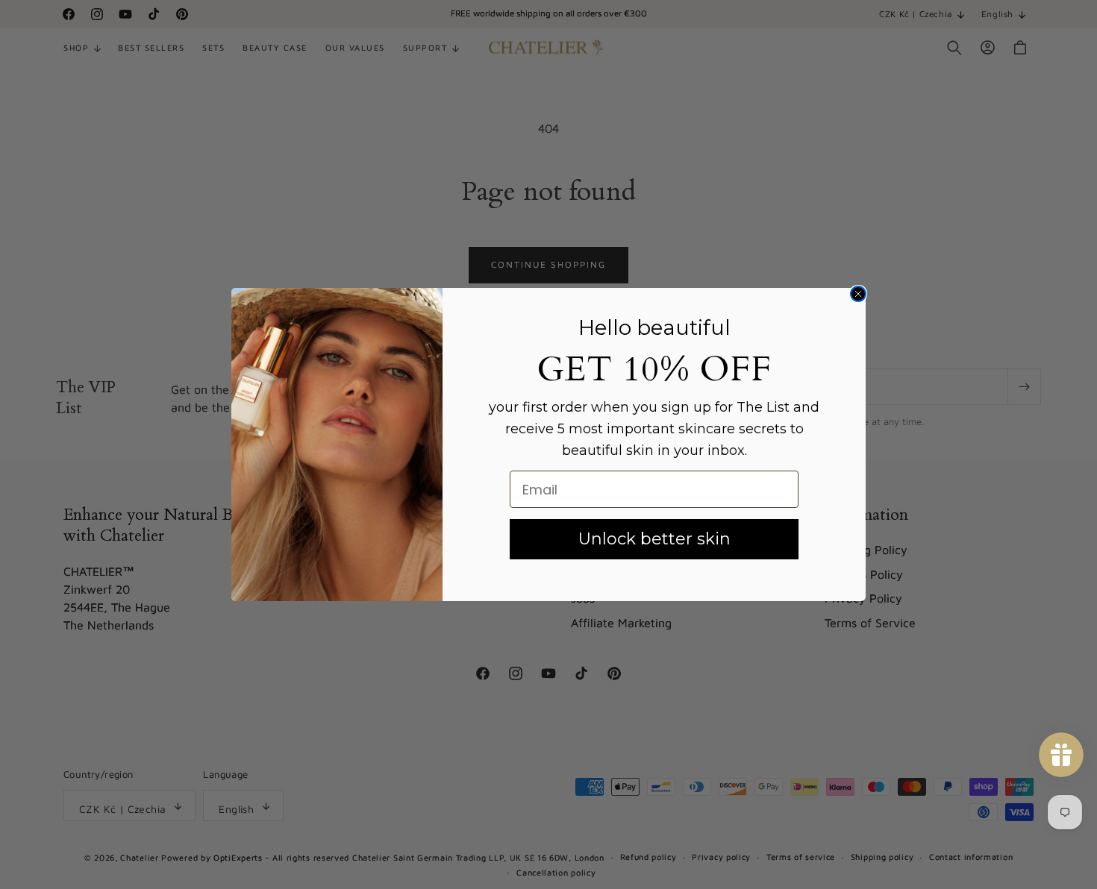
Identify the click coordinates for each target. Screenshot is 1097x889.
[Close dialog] (858, 293)
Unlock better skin (654, 539)
